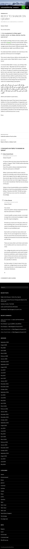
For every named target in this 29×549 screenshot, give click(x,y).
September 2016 (5, 392)
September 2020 (5, 342)
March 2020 (4, 353)
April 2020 (3, 350)
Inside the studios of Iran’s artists (8, 135)
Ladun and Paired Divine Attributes (9, 306)
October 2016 (4, 389)
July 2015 (3, 428)
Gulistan (3, 488)
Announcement (4, 477)
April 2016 (3, 403)
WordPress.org (4, 540)
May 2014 (3, 464)
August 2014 (4, 456)
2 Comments (20, 21)
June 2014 (3, 461)
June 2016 (3, 397)
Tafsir (2, 502)
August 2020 (4, 345)
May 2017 (3, 375)
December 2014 (5, 447)
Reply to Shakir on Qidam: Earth (8, 141)
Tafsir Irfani (3, 505)
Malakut (9, 42)
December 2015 (5, 414)
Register (3, 529)
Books (2, 480)
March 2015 (4, 439)
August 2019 (4, 367)
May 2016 (3, 400)
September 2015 (5, 422)
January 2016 (4, 411)
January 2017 (4, 381)
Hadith (2, 491)
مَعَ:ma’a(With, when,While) (15, 323)
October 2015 (4, 420)
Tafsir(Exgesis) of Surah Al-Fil (15, 326)
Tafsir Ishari (3, 507)
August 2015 (4, 425)
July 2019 (3, 370)
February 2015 (4, 442)
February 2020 (4, 356)
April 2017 (3, 378)
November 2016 (5, 386)
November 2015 (5, 417)
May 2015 (3, 433)
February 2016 (4, 408)
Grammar (3, 485)
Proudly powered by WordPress (7, 547)
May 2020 (3, 347)
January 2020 (4, 358)
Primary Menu (27, 7)
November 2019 (5, 361)
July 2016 (3, 395)
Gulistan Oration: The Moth (7, 304)
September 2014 (5, 453)
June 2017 (3, 372)
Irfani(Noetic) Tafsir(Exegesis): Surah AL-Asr (11, 309)
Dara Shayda (13, 21)
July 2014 (3, 458)
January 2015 (4, 445)
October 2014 (4, 450)
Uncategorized (4, 519)
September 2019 (5, 364)
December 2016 (5, 383)
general (2, 482)
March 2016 (4, 406)
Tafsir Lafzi (3, 510)
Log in (2, 531)
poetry (2, 496)
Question (3, 499)
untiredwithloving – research (10, 7)
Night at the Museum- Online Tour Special (11, 297)
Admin (2, 474)
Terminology (4, 13)
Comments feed (4, 537)
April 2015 (3, 436)
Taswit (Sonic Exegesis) (6, 513)
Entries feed (3, 534)
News (2, 494)
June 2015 (3, 431)
